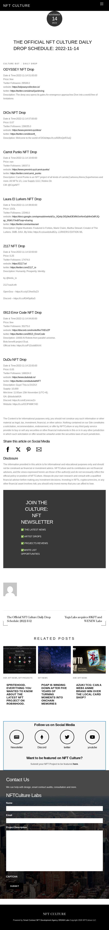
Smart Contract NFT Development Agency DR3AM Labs (46, 920)
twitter (67, 747)
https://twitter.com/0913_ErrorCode (27, 334)
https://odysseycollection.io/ (26, 87)
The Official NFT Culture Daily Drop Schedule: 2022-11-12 (29, 619)
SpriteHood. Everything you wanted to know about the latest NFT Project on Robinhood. (20, 694)
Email (9, 815)
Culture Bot (11, 64)
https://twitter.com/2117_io (23, 267)
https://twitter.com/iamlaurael (24, 224)
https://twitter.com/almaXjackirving (27, 91)
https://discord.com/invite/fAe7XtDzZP (31, 330)
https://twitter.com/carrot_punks (25, 173)
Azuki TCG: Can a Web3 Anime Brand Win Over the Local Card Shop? (88, 691)
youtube (92, 747)
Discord (41, 747)
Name (9, 803)
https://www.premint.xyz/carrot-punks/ (30, 169)
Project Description (16, 827)
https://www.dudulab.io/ (23, 377)
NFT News (12, 678)
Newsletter (17, 747)
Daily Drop (30, 64)
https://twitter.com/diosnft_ (23, 134)
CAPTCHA (12, 876)
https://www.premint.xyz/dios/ (26, 130)
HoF (5, 678)
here (75, 764)
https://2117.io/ (19, 263)
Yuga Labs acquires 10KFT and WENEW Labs (83, 619)
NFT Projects (25, 678)
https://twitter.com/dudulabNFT (25, 381)
